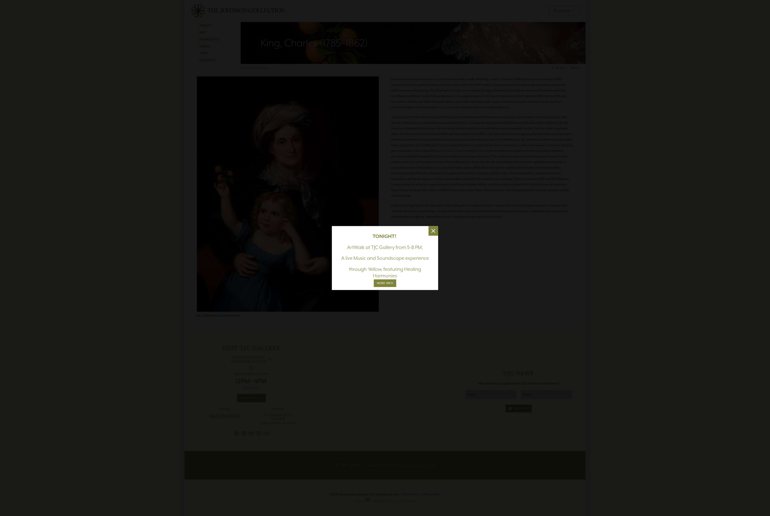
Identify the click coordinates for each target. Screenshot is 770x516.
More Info (385, 283)
